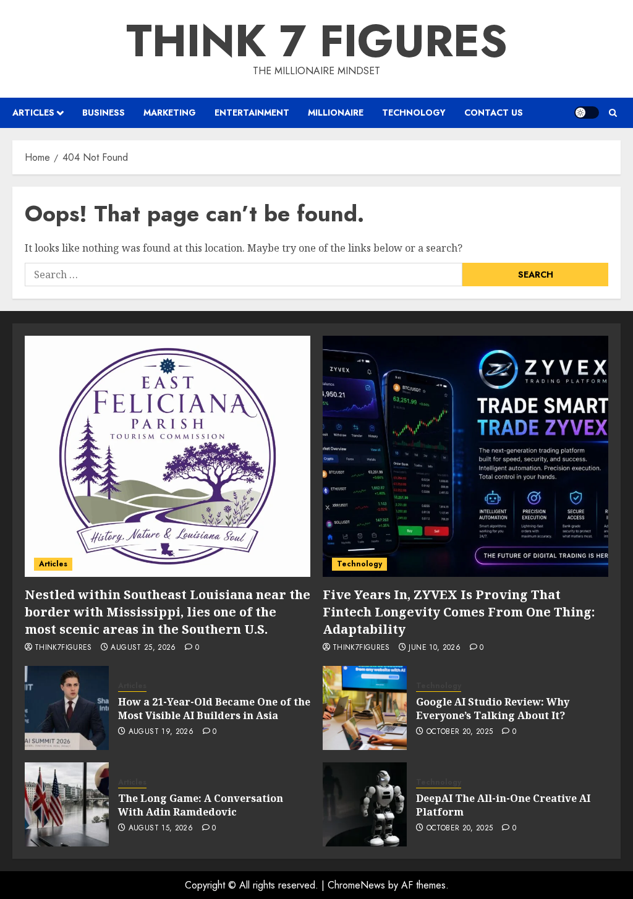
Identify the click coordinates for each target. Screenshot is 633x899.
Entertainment (252, 112)
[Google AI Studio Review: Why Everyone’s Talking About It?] (365, 708)
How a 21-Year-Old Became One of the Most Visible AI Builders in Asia (214, 708)
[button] (613, 113)
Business (103, 112)
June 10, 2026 (435, 648)
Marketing (169, 112)
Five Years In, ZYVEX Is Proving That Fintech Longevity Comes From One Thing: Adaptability (459, 611)
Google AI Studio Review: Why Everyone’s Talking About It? (492, 708)
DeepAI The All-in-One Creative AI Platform (503, 805)
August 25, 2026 (143, 648)
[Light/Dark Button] (586, 112)
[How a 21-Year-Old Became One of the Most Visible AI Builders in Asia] (67, 708)
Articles (33, 112)
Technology (414, 112)
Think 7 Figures (317, 41)
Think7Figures (63, 648)
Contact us (493, 112)
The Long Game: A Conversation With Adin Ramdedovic (200, 805)
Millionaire (335, 112)
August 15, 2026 (161, 828)
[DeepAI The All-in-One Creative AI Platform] (365, 804)
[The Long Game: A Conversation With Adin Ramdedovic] (67, 804)
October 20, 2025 (460, 732)
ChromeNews (356, 885)
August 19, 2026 (161, 732)
